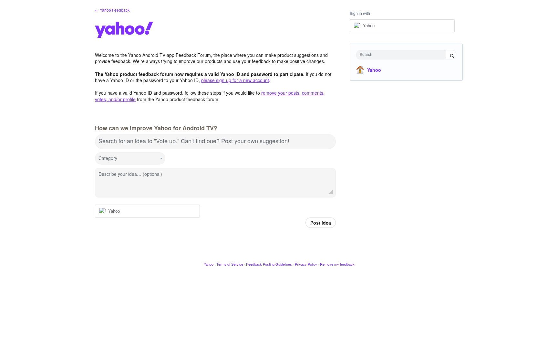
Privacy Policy (306, 264)
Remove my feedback (337, 264)
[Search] (451, 55)
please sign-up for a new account (235, 80)
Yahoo (374, 70)
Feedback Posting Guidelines (269, 264)
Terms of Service (229, 264)
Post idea (320, 222)
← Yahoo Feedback (112, 10)
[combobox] (402, 55)
